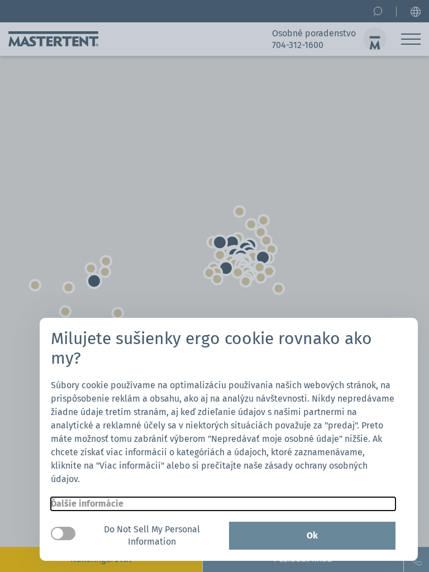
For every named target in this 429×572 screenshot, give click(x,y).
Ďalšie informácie (87, 503)
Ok (312, 535)
